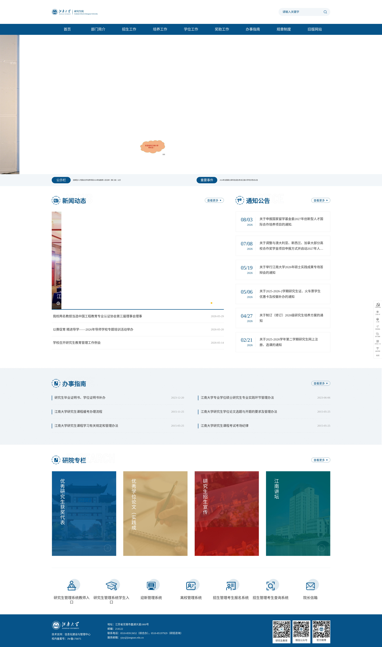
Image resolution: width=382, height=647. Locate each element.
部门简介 (98, 29)
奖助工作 (222, 29)
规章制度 (284, 29)
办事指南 (253, 29)
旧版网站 (315, 29)
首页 (67, 29)
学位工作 (191, 29)
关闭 (182, 173)
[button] (184, 164)
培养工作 (160, 29)
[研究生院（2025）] (76, 12)
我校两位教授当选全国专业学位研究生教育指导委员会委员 (240, 180)
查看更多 (212, 200)
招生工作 (129, 29)
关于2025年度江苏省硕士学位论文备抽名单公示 (89, 180)
